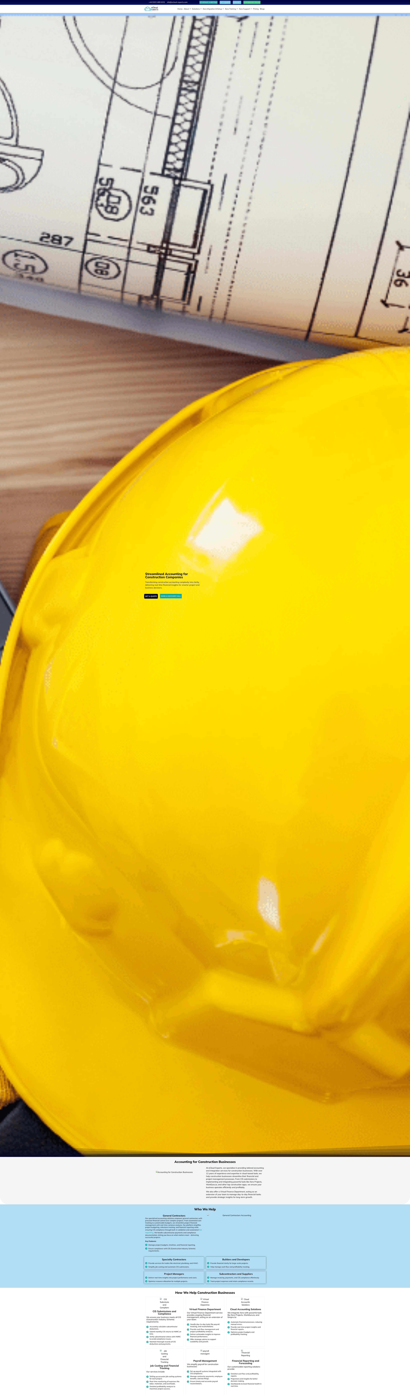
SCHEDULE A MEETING (208, 2)
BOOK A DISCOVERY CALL (171, 596)
